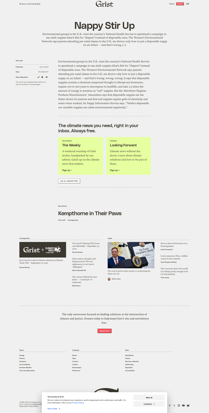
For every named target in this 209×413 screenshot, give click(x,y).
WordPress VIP (37, 404)
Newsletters (129, 355)
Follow (171, 4)
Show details (52, 409)
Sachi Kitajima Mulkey (169, 262)
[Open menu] (188, 4)
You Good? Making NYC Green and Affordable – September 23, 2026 (86, 246)
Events (127, 358)
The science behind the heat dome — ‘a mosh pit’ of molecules (84, 279)
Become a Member (132, 361)
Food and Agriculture (27, 370)
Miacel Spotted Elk (79, 270)
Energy (21, 355)
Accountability (24, 364)
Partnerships (76, 367)
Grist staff (19, 60)
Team (74, 358)
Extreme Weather (25, 367)
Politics (22, 358)
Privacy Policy (33, 406)
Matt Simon (76, 286)
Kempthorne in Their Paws (89, 213)
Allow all (149, 398)
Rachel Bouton (24, 267)
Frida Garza (165, 277)
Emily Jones (116, 279)
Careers (75, 364)
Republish (128, 367)
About (74, 355)
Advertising (129, 364)
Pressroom (76, 370)
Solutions (22, 361)
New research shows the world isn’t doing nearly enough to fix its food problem (174, 271)
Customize (148, 404)
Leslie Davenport (167, 249)
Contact (75, 361)
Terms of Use (23, 406)
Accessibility (130, 370)
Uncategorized (43, 72)
